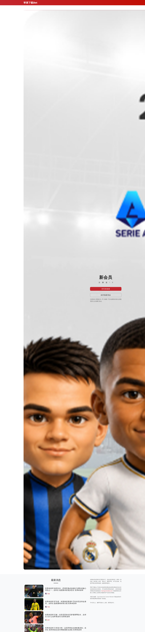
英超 (48, 593)
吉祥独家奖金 (106, 295)
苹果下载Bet (30, 2)
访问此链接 (106, 289)
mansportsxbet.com (106, 591)
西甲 (48, 620)
